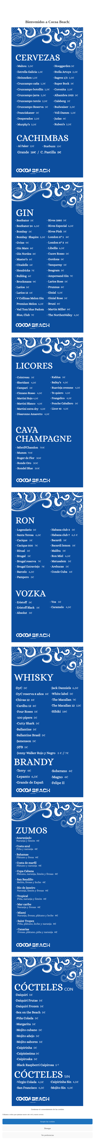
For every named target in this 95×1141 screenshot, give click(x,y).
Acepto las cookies (47, 1122)
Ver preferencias (47, 1135)
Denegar (47, 1128)
